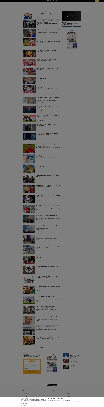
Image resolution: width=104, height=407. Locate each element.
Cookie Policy (25, 403)
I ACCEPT (77, 400)
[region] (52, 402)
